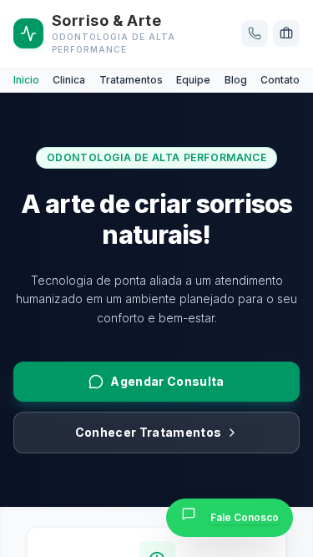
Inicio (26, 79)
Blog (236, 79)
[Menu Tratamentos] (286, 33)
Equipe (193, 79)
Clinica (69, 79)
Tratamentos (131, 79)
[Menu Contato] (254, 33)
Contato (280, 79)
